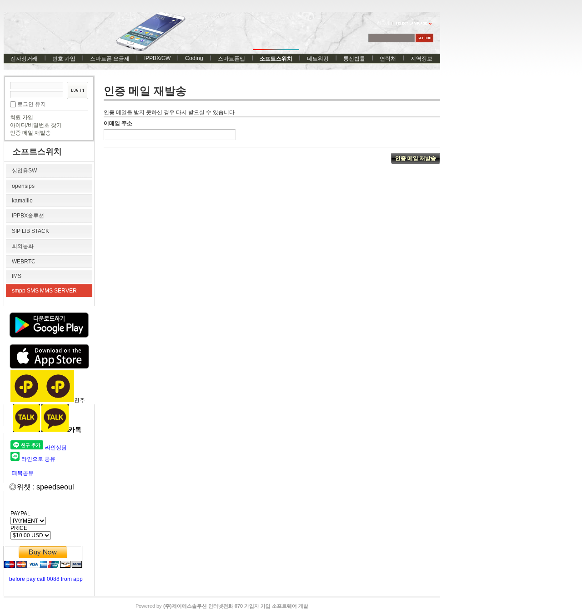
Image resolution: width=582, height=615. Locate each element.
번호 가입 (63, 58)
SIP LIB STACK (30, 231)
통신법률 (354, 58)
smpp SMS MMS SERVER (44, 290)
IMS (16, 276)
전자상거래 (24, 58)
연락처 (388, 58)
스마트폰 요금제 (110, 58)
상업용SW (24, 170)
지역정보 (421, 58)
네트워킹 (318, 58)
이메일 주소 (118, 123)
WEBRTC (23, 261)
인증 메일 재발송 (30, 133)
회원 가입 (21, 117)
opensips (23, 186)
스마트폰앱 (231, 58)
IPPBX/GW (157, 58)
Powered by (221, 606)
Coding (194, 58)
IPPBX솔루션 (28, 215)
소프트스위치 (276, 58)
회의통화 (23, 246)
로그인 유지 (31, 104)
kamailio (22, 200)
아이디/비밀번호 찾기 (36, 125)
